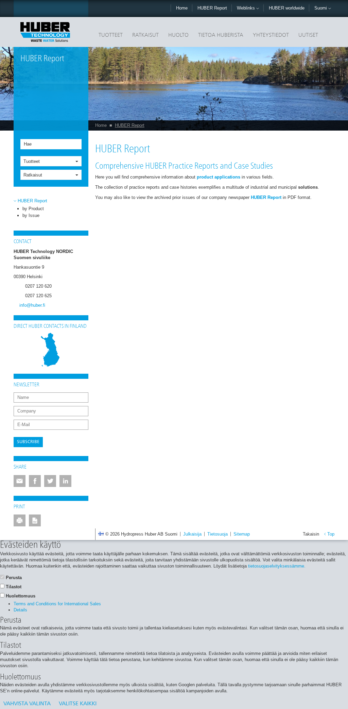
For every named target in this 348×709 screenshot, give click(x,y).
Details (20, 609)
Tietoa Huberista (220, 35)
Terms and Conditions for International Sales (57, 603)
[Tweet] (50, 481)
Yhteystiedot (271, 35)
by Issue (30, 215)
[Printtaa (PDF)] (35, 520)
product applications (218, 177)
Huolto (178, 35)
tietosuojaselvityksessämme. (277, 566)
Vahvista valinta (27, 704)
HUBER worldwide (286, 8)
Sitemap (241, 534)
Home (182, 8)
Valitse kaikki (78, 704)
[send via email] (19, 481)
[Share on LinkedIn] (65, 481)
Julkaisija (192, 534)
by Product (33, 208)
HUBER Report (212, 8)
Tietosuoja (217, 534)
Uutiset (308, 35)
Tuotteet (111, 35)
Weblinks (246, 8)
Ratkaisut (145, 35)
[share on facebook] (35, 481)
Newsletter (26, 385)
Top (330, 534)
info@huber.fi (32, 305)
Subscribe (28, 442)
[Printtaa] (19, 520)
